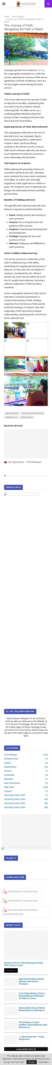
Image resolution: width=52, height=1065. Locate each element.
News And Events (12, 783)
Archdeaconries (11, 758)
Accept (32, 1062)
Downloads (9, 775)
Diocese (8, 771)
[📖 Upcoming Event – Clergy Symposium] (10, 1039)
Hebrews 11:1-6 (11, 417)
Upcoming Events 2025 (14, 803)
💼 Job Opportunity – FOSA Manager (22, 462)
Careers (7, 762)
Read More (44, 1062)
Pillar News (9, 787)
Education (8, 779)
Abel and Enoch (12, 413)
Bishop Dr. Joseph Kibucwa (32, 413)
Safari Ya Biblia (27, 417)
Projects (8, 791)
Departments (10, 766)
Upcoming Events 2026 (14, 807)
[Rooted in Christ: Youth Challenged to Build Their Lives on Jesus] (26, 945)
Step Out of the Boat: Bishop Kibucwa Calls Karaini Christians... (31, 981)
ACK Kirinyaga (10, 754)
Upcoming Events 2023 (14, 795)
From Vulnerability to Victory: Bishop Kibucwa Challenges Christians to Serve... (32, 995)
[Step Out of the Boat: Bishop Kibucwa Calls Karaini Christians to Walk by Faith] (10, 982)
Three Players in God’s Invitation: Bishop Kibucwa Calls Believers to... (33, 1024)
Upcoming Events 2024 (14, 799)
